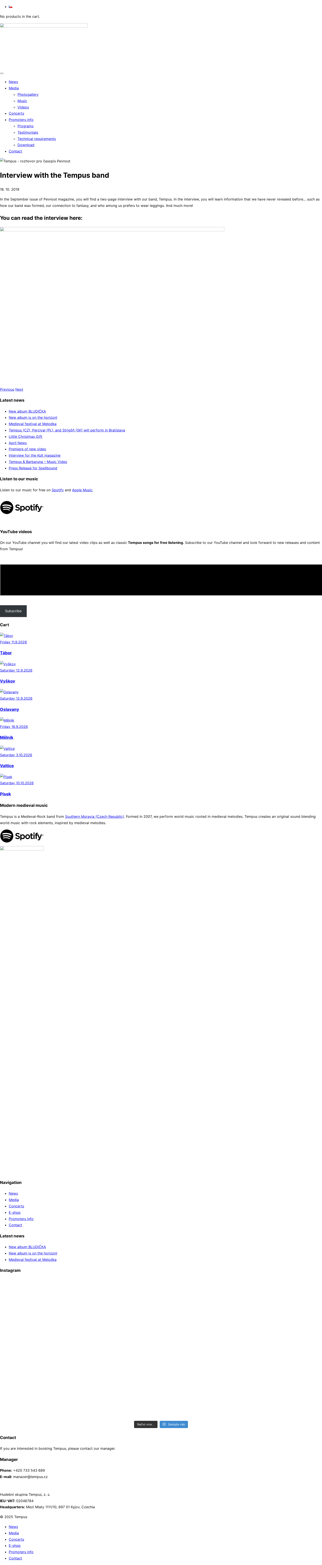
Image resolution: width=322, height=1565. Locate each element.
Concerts (16, 1206)
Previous (7, 389)
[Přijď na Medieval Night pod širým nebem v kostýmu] (39, 1382)
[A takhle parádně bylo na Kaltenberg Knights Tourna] (120, 1330)
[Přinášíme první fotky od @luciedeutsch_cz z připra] (120, 1297)
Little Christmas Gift (25, 436)
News (13, 1193)
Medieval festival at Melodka (33, 424)
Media (14, 1200)
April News (18, 443)
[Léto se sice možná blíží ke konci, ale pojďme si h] (39, 1297)
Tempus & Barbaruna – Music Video (38, 462)
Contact (15, 1225)
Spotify (58, 490)
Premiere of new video (27, 449)
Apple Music (82, 490)
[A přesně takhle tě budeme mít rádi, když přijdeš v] (120, 1385)
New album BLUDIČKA (27, 411)
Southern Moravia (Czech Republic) (94, 816)
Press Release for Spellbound (33, 468)
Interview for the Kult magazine (34, 455)
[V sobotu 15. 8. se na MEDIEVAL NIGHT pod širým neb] (201, 1391)
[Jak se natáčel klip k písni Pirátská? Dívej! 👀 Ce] (201, 1297)
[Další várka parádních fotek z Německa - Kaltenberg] (39, 1327)
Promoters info (21, 1219)
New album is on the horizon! (33, 417)
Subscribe (13, 611)
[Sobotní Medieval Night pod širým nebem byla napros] (201, 1339)
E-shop (15, 1212)
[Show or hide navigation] (2, 73)
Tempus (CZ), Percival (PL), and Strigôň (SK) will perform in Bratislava (67, 430)
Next (19, 389)
